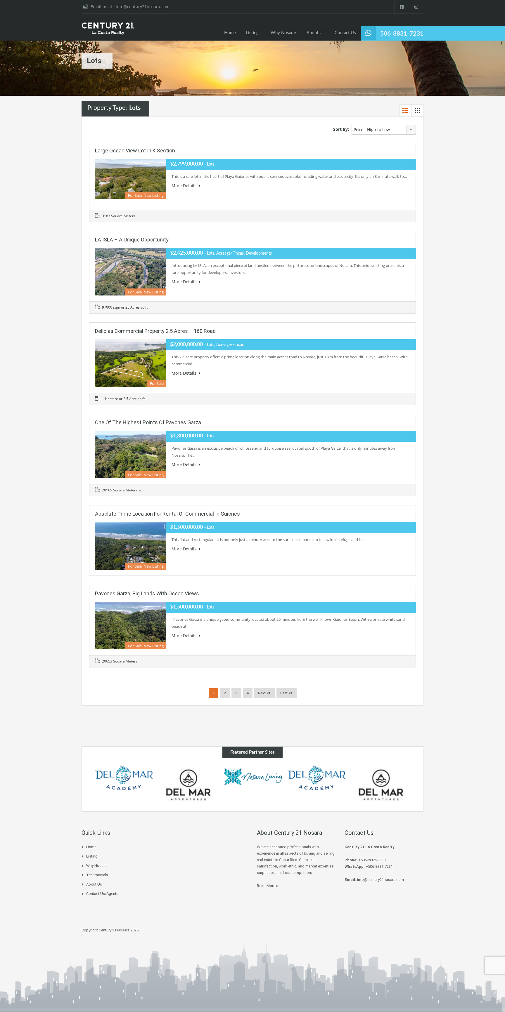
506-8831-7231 (401, 34)
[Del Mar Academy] (124, 778)
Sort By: (341, 129)
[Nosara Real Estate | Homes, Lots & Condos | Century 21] (108, 31)
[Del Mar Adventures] (188, 785)
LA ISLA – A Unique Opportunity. (132, 240)
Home (230, 33)
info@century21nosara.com (143, 6)
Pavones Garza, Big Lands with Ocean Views (147, 593)
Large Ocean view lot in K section (135, 150)
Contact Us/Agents (102, 893)
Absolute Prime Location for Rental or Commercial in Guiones (167, 514)
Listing (92, 856)
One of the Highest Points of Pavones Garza (148, 422)
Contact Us (345, 33)
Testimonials (97, 875)
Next (262, 693)
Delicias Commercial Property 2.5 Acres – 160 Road (155, 331)
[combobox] (384, 130)
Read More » (267, 886)
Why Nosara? (284, 33)
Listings (253, 33)
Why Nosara (96, 865)
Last (284, 693)
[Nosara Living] (252, 777)
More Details (185, 185)
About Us (316, 33)
